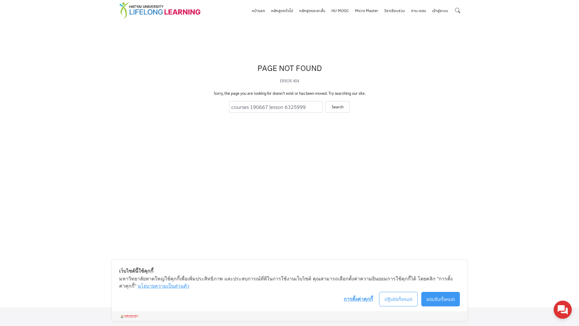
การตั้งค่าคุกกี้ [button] (358, 299)
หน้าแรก (258, 10)
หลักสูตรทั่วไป (282, 10)
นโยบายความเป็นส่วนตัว (163, 286)
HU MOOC (340, 10)
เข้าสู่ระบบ (440, 10)
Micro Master (366, 10)
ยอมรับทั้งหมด (440, 299)
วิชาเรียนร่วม (394, 10)
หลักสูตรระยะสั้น (312, 10)
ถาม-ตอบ (418, 10)
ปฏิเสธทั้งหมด (398, 299)
